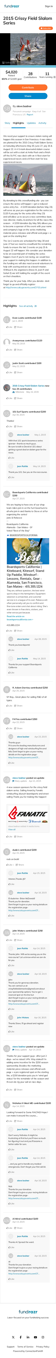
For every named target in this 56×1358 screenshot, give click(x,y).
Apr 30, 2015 (18, 414)
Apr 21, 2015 (35, 781)
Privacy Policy (42, 1346)
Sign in (49, 6)
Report (30, 114)
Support (11, 1346)
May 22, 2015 (18, 366)
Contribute (28, 87)
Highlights (18, 122)
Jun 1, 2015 (17, 321)
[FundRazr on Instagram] (43, 1337)
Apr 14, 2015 (18, 933)
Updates (31, 122)
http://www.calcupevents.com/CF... (24, 757)
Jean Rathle (22, 466)
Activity (42, 122)
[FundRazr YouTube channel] (35, 1337)
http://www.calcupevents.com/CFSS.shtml (26, 287)
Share (28, 96)
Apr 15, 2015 (18, 853)
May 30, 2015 (18, 343)
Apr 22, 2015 (18, 722)
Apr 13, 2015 (18, 1221)
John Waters (23, 1017)
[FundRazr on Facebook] (20, 1337)
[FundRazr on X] (13, 1337)
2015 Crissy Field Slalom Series (28, 385)
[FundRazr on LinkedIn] (28, 1337)
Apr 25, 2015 (18, 690)
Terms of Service (25, 1346)
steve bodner (23, 106)
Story (7, 122)
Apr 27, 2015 (18, 498)
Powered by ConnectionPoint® (28, 1351)
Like (10, 327)
